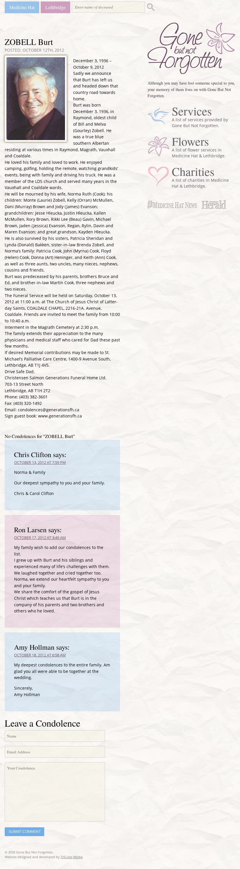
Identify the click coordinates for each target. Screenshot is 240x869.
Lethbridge (55, 7)
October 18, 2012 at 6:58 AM (40, 655)
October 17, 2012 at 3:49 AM (40, 537)
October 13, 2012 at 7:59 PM (40, 462)
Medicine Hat (22, 7)
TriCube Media (72, 857)
